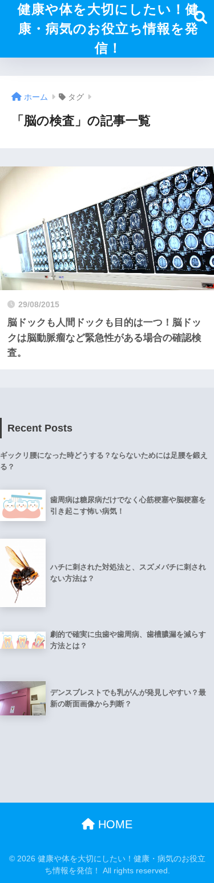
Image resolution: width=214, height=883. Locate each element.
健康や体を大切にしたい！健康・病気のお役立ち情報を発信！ (108, 28)
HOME (113, 824)
